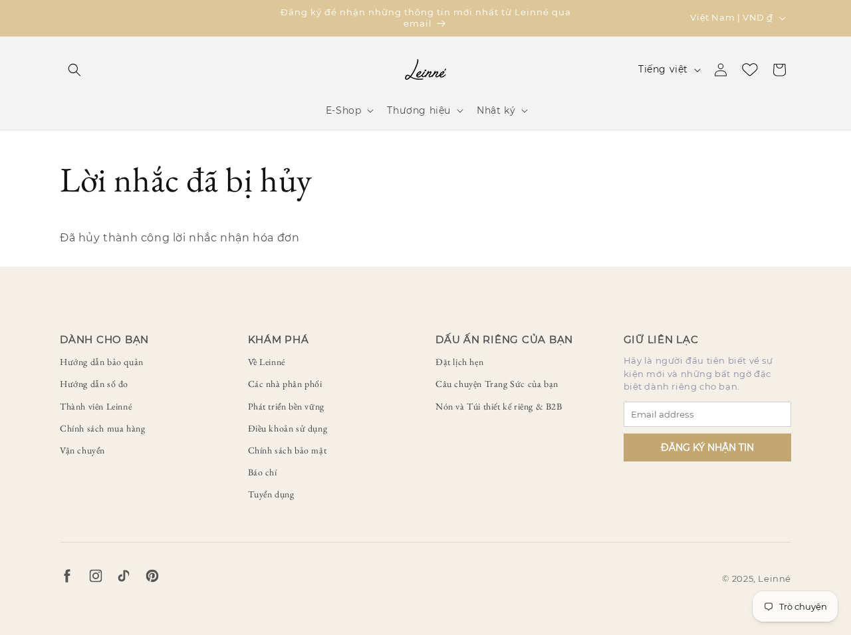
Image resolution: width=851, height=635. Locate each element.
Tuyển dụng (271, 494)
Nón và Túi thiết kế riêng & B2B (498, 406)
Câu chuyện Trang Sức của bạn (496, 384)
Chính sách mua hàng (102, 428)
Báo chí (262, 472)
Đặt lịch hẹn (459, 362)
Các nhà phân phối (285, 384)
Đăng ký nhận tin (707, 447)
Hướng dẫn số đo (94, 384)
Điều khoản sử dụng (288, 428)
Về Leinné (266, 362)
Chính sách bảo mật (287, 450)
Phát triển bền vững (286, 406)
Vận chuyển (82, 450)
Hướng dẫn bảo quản (102, 362)
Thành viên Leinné (96, 406)
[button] (74, 69)
